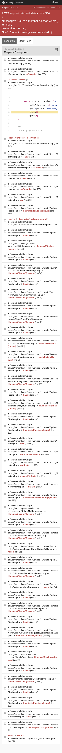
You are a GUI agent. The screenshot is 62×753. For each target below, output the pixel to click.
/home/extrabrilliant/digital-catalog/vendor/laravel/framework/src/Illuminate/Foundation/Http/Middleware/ (33, 292)
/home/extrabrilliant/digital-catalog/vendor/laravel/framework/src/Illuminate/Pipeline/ (32, 208)
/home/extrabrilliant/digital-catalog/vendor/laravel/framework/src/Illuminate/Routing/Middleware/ (32, 268)
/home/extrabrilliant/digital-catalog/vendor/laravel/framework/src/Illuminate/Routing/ (33, 154)
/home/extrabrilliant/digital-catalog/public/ (32, 738)
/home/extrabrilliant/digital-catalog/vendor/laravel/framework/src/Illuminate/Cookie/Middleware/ (33, 378)
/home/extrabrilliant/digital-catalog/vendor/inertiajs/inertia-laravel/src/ (21, 243)
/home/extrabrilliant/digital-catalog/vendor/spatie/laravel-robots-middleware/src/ (25, 508)
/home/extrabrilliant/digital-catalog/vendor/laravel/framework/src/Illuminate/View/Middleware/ (32, 316)
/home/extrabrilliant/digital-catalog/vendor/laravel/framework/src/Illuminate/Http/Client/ (33, 61)
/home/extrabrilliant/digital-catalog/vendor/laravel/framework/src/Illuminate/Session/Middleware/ (32, 341)
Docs (57, 2)
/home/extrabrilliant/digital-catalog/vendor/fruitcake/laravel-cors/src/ (22, 654)
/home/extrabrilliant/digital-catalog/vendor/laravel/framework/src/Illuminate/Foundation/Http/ (33, 484)
